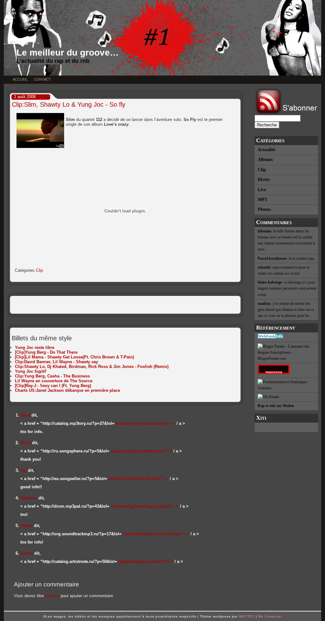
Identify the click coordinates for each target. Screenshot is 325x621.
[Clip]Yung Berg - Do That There (46, 352)
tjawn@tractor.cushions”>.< (145, 561)
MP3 (262, 199)
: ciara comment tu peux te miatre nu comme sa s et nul (283, 270)
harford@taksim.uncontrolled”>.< (156, 533)
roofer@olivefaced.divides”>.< (139, 478)
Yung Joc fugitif (30, 371)
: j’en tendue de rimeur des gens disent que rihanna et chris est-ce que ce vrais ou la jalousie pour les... (286, 309)
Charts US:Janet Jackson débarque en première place (67, 390)
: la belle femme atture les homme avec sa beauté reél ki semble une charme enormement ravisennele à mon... (286, 240)
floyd (25, 415)
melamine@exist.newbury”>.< (145, 423)
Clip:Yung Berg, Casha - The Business (52, 376)
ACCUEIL (20, 79)
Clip (262, 169)
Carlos (26, 553)
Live (262, 189)
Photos (264, 209)
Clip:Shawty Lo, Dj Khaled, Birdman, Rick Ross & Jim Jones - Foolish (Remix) (92, 366)
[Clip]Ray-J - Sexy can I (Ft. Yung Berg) (53, 385)
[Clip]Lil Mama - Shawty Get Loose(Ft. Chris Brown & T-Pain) (74, 357)
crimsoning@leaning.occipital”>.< (145, 506)
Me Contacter (270, 616)
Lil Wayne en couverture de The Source (53, 380)
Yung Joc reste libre (34, 347)
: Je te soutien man (286, 258)
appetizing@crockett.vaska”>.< (141, 451)
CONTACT (42, 79)
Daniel (26, 525)
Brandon (28, 498)
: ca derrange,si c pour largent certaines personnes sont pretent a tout (287, 288)
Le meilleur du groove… (68, 52)
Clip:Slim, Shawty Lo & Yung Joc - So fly (68, 104)
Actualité (266, 149)
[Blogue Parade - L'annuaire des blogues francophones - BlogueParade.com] (286, 353)
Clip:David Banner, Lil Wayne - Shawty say (56, 361)
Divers (264, 179)
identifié (52, 595)
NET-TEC (247, 616)
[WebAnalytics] (286, 427)
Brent (25, 442)
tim (23, 470)
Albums (265, 159)
